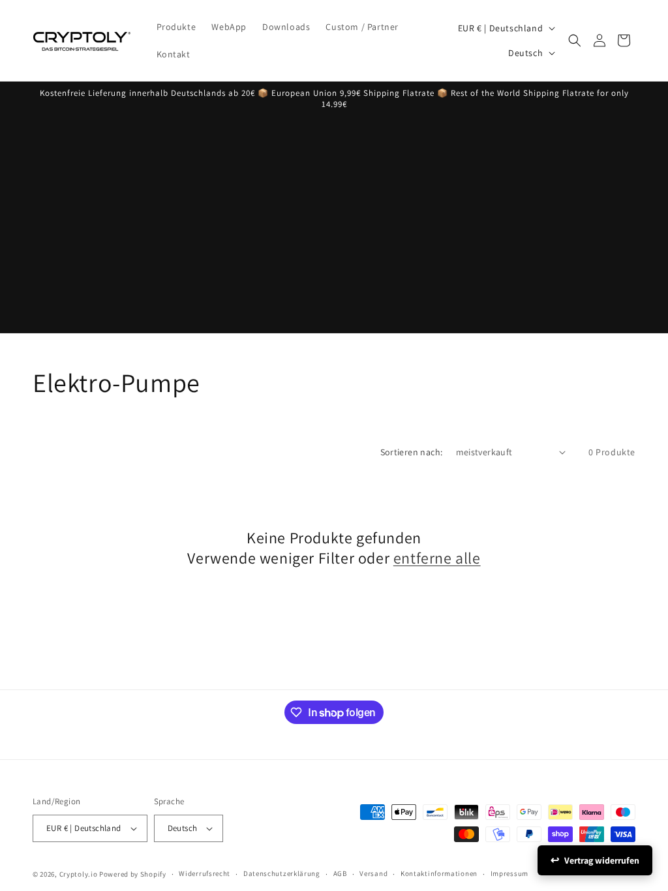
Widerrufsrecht (204, 873)
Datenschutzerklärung (281, 873)
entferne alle (437, 558)
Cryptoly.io (78, 874)
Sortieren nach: (411, 452)
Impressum (509, 873)
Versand (373, 873)
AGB (340, 873)
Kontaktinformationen (439, 873)
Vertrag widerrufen (601, 860)
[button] (574, 40)
